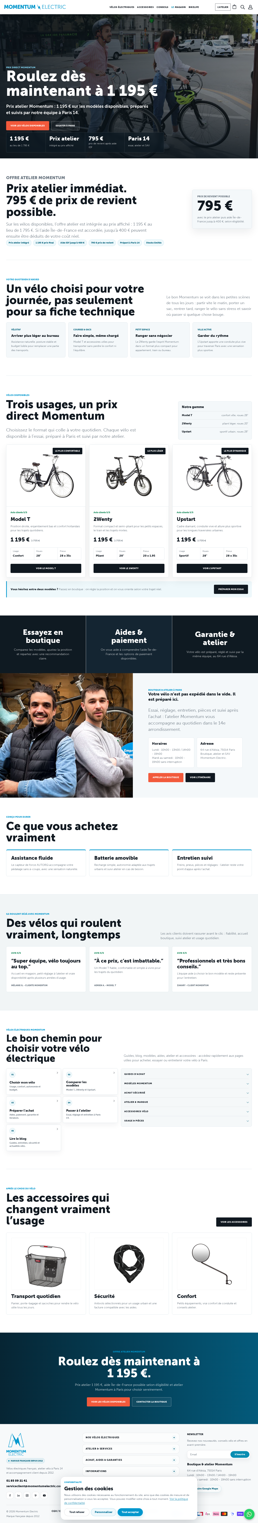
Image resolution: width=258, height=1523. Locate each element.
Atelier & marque (136, 1102)
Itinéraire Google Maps (204, 1488)
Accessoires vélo (136, 1111)
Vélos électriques (122, 7)
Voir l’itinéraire (200, 777)
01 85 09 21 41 (16, 1480)
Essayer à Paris (65, 125)
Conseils (162, 7)
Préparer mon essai (231, 589)
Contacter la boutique (151, 1401)
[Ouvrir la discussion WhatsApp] (249, 1514)
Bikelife (194, 7)
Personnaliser (103, 1512)
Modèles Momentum (138, 1083)
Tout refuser (76, 1512)
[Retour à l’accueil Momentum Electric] (35, 7)
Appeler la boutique (166, 777)
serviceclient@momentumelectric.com (34, 1486)
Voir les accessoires (234, 1222)
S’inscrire (240, 1454)
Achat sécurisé (134, 1092)
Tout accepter (130, 1512)
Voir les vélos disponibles (28, 125)
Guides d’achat (134, 1074)
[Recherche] (242, 7)
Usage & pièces (134, 1120)
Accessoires (145, 7)
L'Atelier (222, 7)
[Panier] (234, 7)
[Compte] (250, 7)
